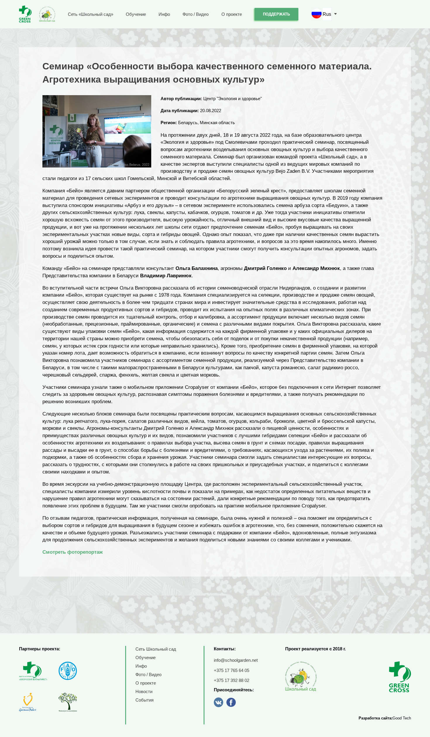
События (144, 699)
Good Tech (402, 718)
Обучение (136, 14)
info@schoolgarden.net (236, 660)
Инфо (164, 14)
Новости (143, 691)
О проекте (231, 14)
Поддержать (276, 14)
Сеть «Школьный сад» (90, 14)
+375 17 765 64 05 (231, 670)
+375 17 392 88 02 (231, 680)
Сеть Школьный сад (155, 649)
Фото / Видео (196, 14)
